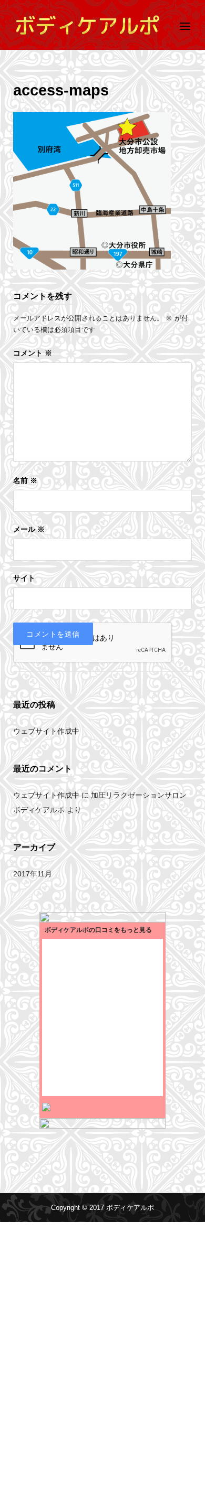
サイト (24, 578)
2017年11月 (32, 874)
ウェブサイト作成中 (46, 731)
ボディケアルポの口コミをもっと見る (98, 930)
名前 (25, 481)
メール (29, 529)
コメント (32, 353)
